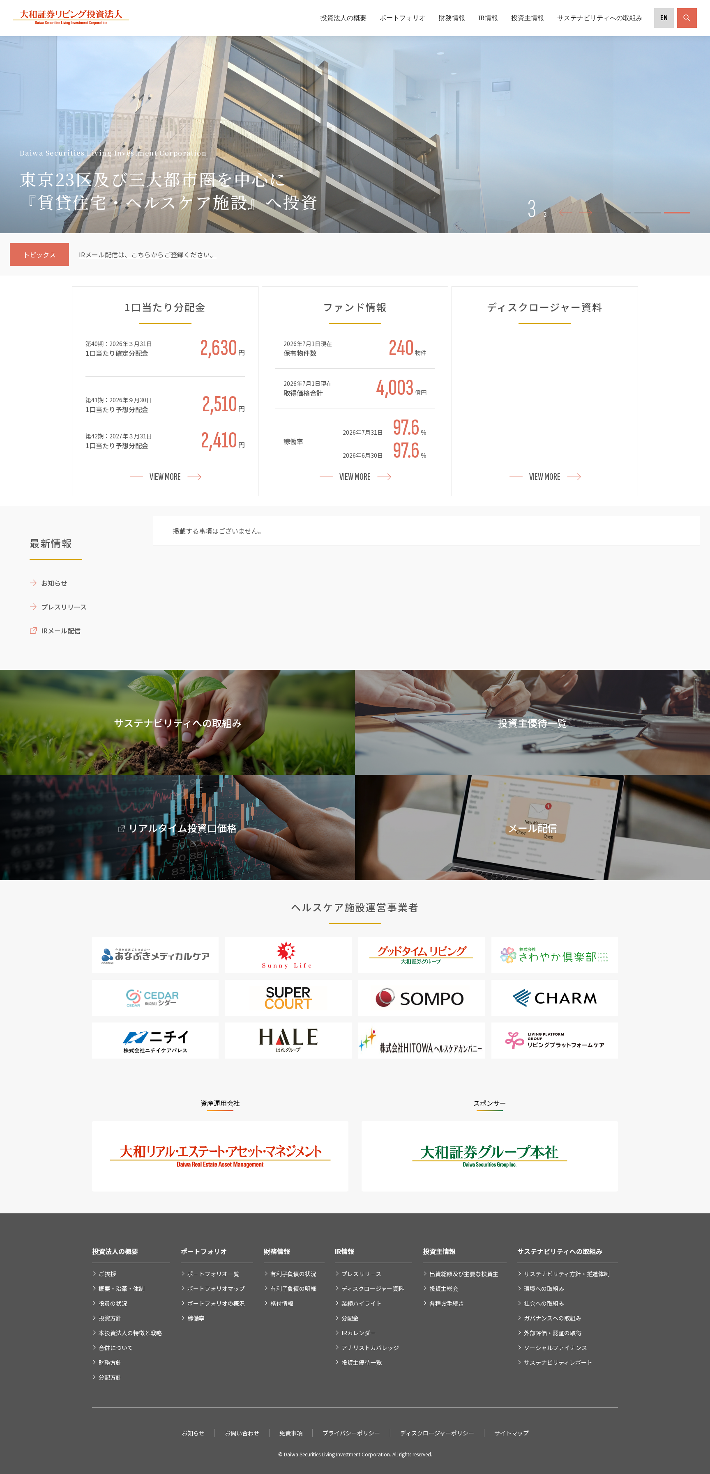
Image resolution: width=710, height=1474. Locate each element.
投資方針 (110, 1318)
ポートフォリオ (403, 17)
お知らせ (54, 583)
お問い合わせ (242, 1433)
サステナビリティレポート (558, 1362)
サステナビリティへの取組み (600, 17)
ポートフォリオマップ (216, 1288)
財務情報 (452, 17)
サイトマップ (511, 1433)
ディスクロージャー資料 (372, 1288)
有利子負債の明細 (293, 1288)
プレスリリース (64, 607)
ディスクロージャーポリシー (437, 1433)
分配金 (350, 1318)
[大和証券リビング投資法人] (71, 23)
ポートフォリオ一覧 (213, 1274)
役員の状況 (113, 1303)
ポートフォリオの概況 (216, 1303)
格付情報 (281, 1303)
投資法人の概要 (343, 17)
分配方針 (110, 1377)
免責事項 (290, 1433)
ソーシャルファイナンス (555, 1347)
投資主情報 (527, 17)
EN (664, 18)
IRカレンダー (358, 1333)
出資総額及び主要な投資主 (463, 1274)
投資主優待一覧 (361, 1362)
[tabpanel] (355, 134)
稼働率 (196, 1318)
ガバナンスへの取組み (552, 1318)
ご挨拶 (107, 1274)
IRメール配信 (61, 630)
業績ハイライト (361, 1303)
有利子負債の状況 (293, 1274)
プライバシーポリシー (351, 1433)
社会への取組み (544, 1303)
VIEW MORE (165, 477)
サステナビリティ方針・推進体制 (567, 1274)
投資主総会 (443, 1288)
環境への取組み (544, 1288)
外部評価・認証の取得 (552, 1333)
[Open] (685, 18)
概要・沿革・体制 (122, 1288)
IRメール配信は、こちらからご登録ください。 (148, 254)
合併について (116, 1347)
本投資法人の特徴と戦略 (130, 1333)
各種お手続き (446, 1303)
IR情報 (488, 17)
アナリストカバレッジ (370, 1347)
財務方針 (110, 1362)
